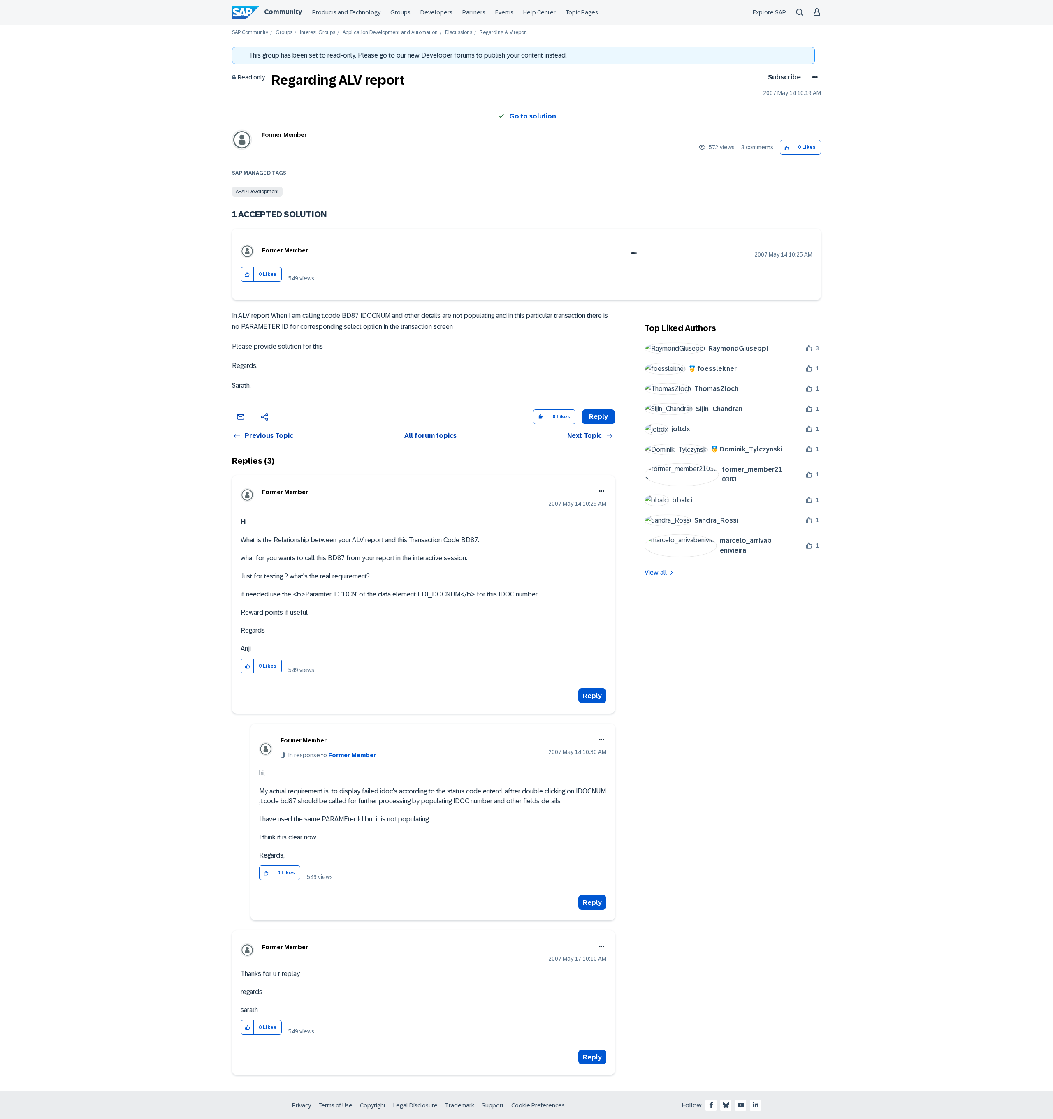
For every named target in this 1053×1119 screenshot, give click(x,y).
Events (504, 12)
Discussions (458, 32)
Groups (400, 12)
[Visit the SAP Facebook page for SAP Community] (711, 1105)
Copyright (373, 1105)
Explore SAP (769, 12)
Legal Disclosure (415, 1105)
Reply (592, 695)
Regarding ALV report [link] (503, 32)
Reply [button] (598, 416)
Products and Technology (346, 12)
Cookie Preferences (538, 1105)
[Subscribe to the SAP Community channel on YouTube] (741, 1105)
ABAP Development (257, 191)
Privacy (301, 1105)
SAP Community (250, 32)
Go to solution (532, 116)
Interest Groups (317, 32)
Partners (473, 12)
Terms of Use (335, 1105)
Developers (436, 12)
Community (283, 11)
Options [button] (813, 77)
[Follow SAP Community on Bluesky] (726, 1105)
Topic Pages (582, 12)
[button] (786, 147)
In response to (332, 755)
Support (493, 1105)
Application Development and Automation (390, 32)
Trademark (459, 1105)
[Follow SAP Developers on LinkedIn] (755, 1105)
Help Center (539, 12)
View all (656, 572)
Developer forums (448, 55)
